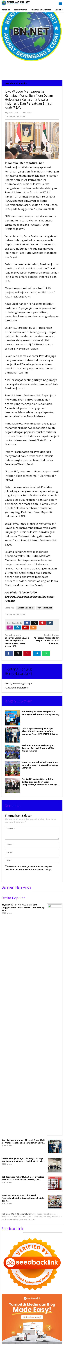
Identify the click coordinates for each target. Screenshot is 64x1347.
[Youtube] (25, 628)
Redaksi (5, 1216)
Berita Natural (44, 607)
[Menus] (60, 4)
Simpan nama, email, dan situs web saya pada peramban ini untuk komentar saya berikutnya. (28, 868)
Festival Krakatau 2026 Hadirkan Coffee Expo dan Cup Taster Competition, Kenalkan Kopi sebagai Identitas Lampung (40, 783)
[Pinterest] (42, 623)
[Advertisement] (32, 45)
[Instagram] (10, 628)
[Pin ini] (27, 653)
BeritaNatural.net (18, 673)
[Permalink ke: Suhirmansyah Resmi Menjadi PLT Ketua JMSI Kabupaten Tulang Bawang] (12, 718)
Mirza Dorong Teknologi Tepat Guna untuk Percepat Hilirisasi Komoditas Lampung (40, 765)
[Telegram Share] (37, 653)
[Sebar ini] (9, 653)
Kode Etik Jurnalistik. (21, 1216)
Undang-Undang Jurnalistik (47, 1216)
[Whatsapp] (46, 653)
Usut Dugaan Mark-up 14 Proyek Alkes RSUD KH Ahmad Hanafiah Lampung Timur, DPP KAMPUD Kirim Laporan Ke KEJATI (39, 732)
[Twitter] (34, 623)
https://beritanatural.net (16, 687)
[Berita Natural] (16, 2)
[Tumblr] (49, 623)
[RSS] (33, 628)
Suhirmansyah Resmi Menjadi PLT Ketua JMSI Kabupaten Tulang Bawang (40, 713)
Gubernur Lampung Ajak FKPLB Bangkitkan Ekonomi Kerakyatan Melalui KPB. (17, 640)
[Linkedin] (17, 628)
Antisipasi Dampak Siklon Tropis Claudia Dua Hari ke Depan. (46, 639)
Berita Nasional (25, 607)
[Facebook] (27, 623)
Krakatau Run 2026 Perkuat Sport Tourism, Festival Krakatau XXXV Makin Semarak (38, 748)
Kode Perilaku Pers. (46, 1213)
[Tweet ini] (18, 653)
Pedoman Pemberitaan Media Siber (18, 1219)
